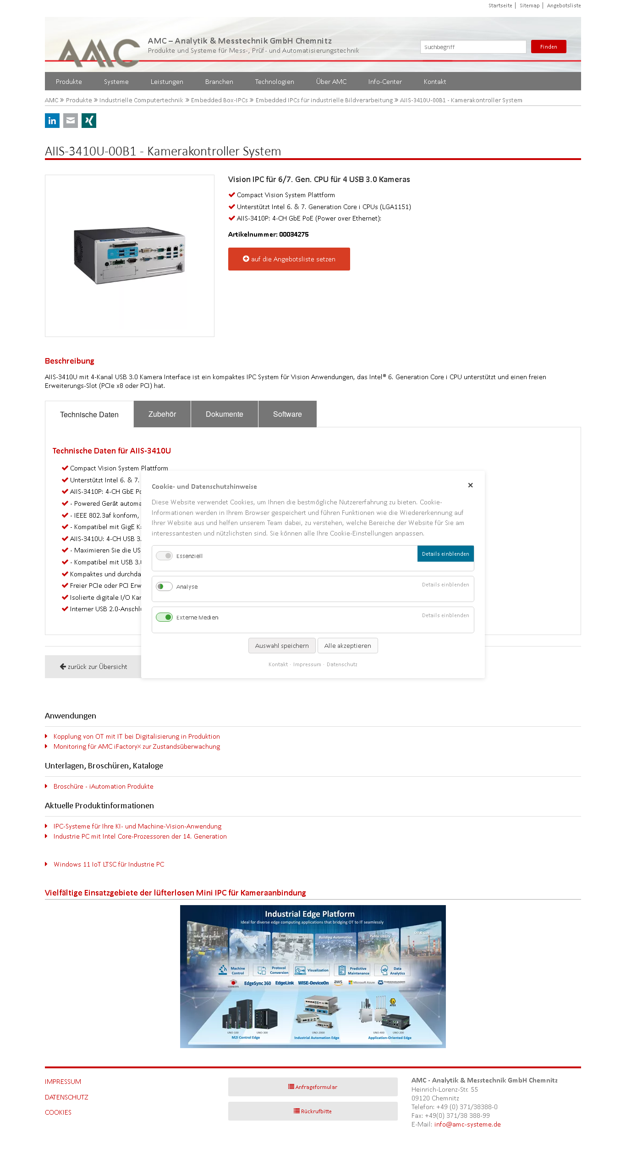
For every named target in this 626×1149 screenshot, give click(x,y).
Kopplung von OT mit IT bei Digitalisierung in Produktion (137, 736)
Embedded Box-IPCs (219, 100)
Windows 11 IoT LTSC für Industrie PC (109, 864)
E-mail (70, 120)
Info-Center (385, 81)
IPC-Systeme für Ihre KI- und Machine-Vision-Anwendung (137, 826)
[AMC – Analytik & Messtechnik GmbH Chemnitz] (100, 44)
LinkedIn (52, 120)
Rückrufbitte (316, 1111)
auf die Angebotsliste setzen (293, 259)
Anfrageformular (316, 1087)
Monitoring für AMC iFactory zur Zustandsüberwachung (137, 746)
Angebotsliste (564, 5)
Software (287, 414)
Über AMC (331, 81)
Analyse (187, 586)
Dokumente (224, 414)
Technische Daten (89, 414)
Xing (89, 120)
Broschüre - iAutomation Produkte (104, 786)
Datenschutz (66, 1097)
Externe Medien (197, 617)
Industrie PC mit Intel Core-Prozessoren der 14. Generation (140, 836)
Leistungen (167, 81)
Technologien (274, 81)
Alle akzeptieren (347, 645)
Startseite (500, 5)
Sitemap (530, 5)
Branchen (219, 81)
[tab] (89, 414)
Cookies (58, 1112)
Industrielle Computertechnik (141, 100)
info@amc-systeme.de (467, 1124)
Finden (548, 47)
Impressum (63, 1081)
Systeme (116, 81)
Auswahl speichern (282, 645)
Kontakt (435, 81)
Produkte (69, 81)
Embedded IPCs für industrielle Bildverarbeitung (324, 100)
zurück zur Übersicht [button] (97, 666)
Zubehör (162, 414)
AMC (51, 100)
